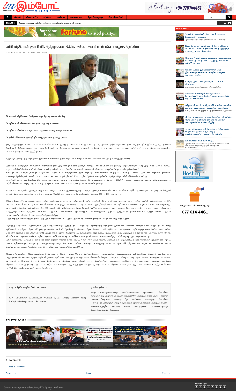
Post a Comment (17, 367)
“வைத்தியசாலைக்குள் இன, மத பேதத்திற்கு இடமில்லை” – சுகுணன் (205, 35)
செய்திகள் (44, 53)
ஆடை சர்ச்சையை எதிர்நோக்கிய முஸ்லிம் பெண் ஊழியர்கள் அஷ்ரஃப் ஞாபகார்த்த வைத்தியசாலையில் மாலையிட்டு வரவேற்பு (207, 132)
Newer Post (11, 373)
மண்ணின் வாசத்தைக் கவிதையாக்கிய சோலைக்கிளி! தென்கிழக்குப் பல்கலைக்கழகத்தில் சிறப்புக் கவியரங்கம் (207, 96)
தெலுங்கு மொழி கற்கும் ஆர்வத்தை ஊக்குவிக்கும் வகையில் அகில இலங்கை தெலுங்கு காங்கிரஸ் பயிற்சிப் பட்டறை (208, 61)
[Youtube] (229, 23)
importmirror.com (9, 389)
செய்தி (17, 17)
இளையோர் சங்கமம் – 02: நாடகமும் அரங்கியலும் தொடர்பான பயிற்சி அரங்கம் (51, 23)
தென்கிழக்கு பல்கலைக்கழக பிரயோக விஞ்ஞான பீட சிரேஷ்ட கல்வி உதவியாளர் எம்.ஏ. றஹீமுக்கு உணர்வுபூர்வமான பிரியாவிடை (207, 49)
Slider (38, 53)
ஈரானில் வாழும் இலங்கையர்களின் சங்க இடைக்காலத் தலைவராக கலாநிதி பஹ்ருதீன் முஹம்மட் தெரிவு (205, 72)
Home (88, 373)
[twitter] (224, 23)
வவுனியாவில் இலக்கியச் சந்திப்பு (199, 141)
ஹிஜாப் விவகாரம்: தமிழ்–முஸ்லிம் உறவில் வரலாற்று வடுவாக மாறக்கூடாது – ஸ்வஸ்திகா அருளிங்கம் (208, 106)
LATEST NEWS (30, 53)
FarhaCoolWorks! (59, 387)
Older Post (166, 373)
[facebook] (219, 23)
